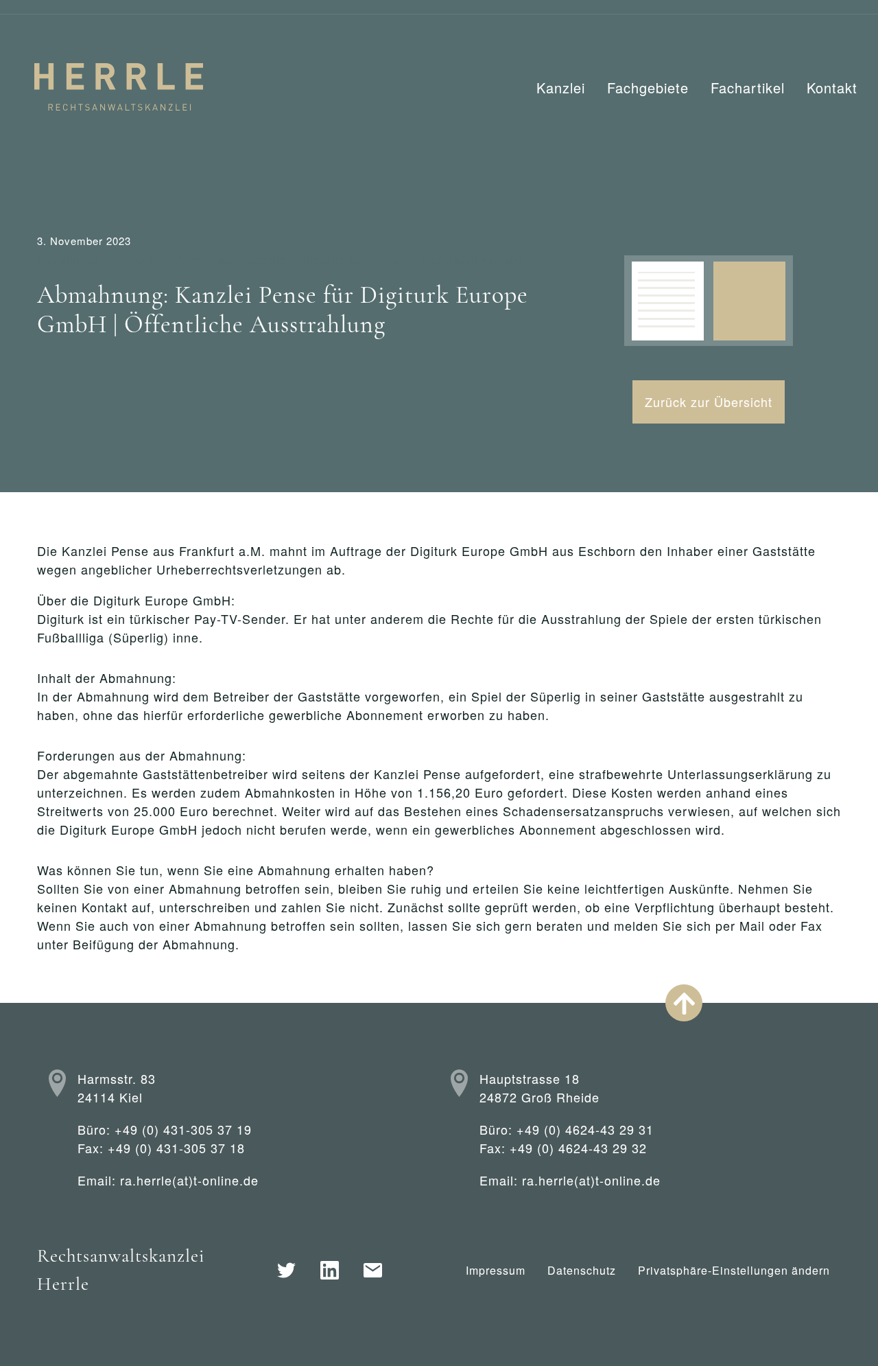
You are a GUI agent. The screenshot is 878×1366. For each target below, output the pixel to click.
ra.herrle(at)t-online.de (189, 1180)
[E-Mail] (372, 1270)
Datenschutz (581, 1270)
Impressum (495, 1270)
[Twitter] (286, 1270)
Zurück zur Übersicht (708, 401)
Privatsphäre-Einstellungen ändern (734, 1270)
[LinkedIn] (329, 1270)
